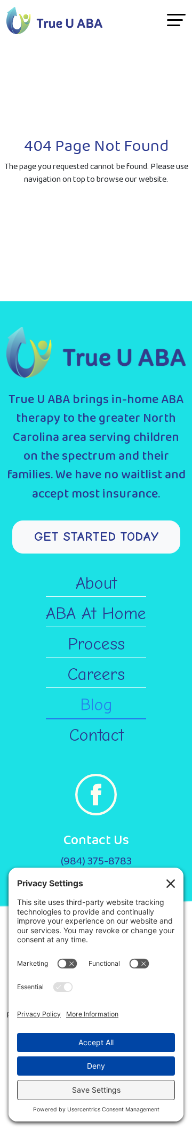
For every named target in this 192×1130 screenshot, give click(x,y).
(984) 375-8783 (96, 861)
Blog (96, 705)
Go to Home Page (96, 235)
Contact (96, 735)
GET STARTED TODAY (96, 537)
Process (96, 644)
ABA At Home (96, 613)
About (96, 583)
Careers (96, 674)
